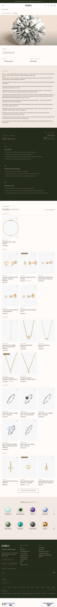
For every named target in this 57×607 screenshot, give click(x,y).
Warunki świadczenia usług (27, 593)
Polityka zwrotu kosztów (6, 593)
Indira (6, 590)
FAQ (21, 547)
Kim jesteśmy (41, 547)
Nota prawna (44, 593)
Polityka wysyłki (37, 593)
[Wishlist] (45, 5)
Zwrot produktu (23, 553)
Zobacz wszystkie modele (28, 490)
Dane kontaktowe (51, 593)
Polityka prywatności (17, 593)
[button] (2, 5)
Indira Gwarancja (23, 557)
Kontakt (22, 560)
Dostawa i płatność (24, 555)
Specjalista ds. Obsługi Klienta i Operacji (45, 556)
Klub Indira (22, 549)
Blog (21, 562)
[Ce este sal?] (9, 606)
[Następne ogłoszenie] (54, 1)
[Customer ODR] (48, 606)
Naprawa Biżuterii (24, 559)
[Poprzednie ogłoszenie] (2, 1)
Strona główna (4, 9)
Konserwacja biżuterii (24, 551)
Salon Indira (41, 549)
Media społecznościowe (44, 551)
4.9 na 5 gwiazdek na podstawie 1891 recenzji (13, 563)
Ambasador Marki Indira (44, 553)
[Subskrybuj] (54, 572)
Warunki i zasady (23, 564)
